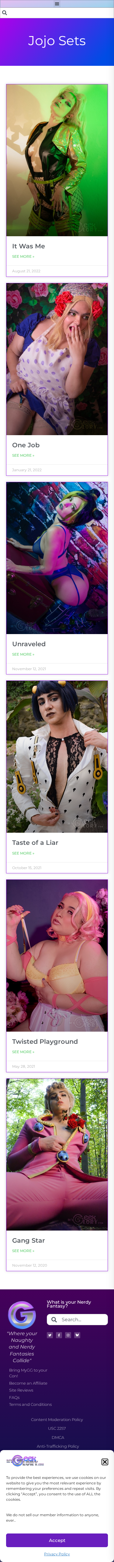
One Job (26, 445)
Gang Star (28, 1240)
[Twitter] (50, 1335)
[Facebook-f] (59, 1335)
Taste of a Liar (35, 842)
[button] (105, 1462)
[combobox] (57, 13)
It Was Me (28, 246)
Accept (57, 1540)
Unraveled (29, 644)
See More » (23, 256)
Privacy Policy (57, 1554)
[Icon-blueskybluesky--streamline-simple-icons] (77, 1335)
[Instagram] (68, 1335)
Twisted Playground (45, 1041)
